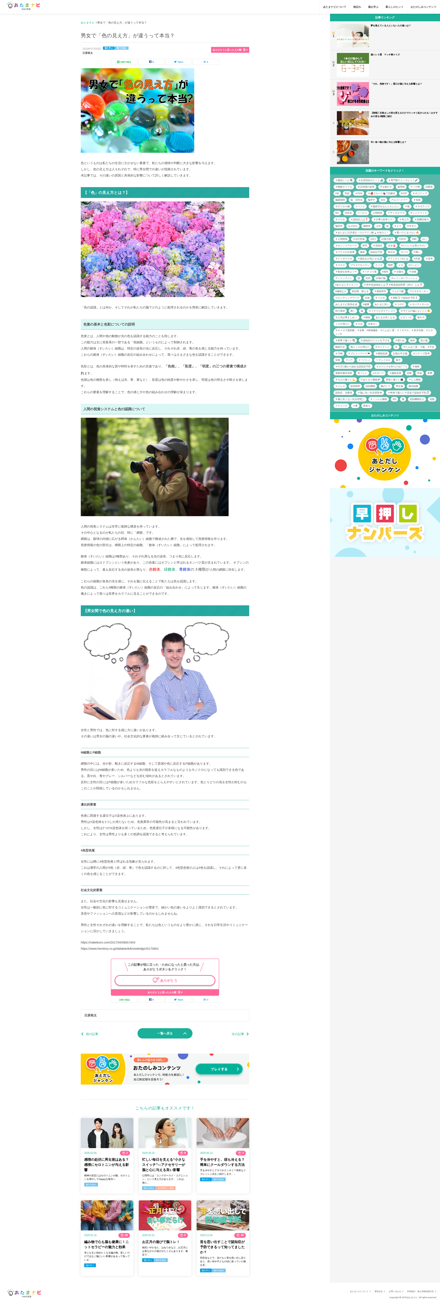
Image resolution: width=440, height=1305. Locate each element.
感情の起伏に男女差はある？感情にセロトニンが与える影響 (106, 1165)
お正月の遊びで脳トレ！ (161, 1242)
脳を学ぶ (109, 48)
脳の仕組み (122, 48)
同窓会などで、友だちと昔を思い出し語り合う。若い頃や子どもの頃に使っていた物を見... (223, 1261)
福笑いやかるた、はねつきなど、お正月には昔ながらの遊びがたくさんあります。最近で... (165, 1251)
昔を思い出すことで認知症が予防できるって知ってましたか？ (222, 1247)
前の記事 (92, 1033)
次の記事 (238, 1033)
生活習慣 (162, 1188)
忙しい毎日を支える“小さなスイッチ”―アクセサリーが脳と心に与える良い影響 (163, 1165)
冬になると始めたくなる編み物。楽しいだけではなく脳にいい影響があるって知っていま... (107, 1256)
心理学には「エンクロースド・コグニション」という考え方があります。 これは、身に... (165, 1179)
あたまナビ (88, 22)
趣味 (172, 1188)
